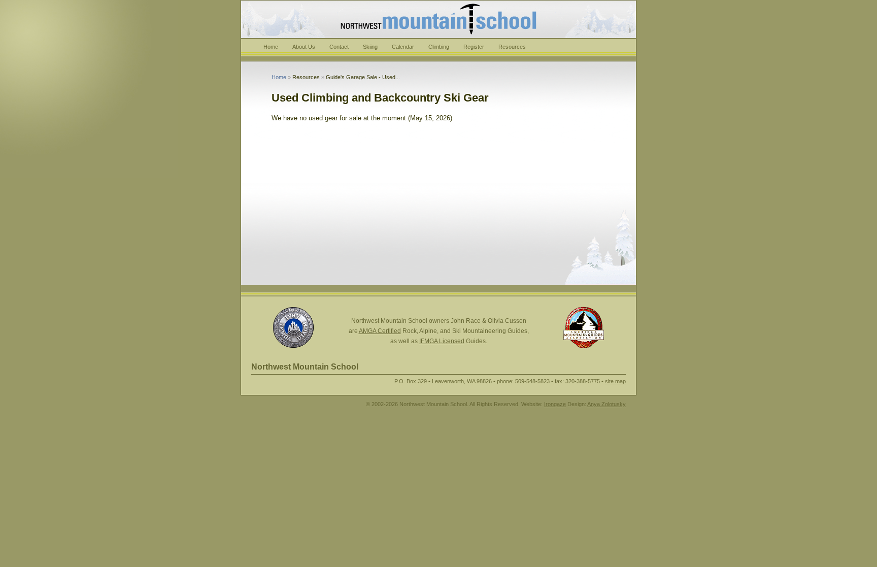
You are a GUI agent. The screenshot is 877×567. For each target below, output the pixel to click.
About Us (303, 47)
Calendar (403, 47)
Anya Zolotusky (606, 404)
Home (270, 47)
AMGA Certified (380, 331)
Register (473, 47)
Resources (512, 47)
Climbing (438, 47)
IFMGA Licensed (441, 341)
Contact (339, 47)
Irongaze (555, 404)
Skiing (370, 47)
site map (615, 381)
